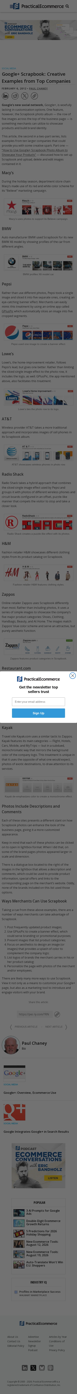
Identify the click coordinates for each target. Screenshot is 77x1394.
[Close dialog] (73, 676)
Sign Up (38, 713)
